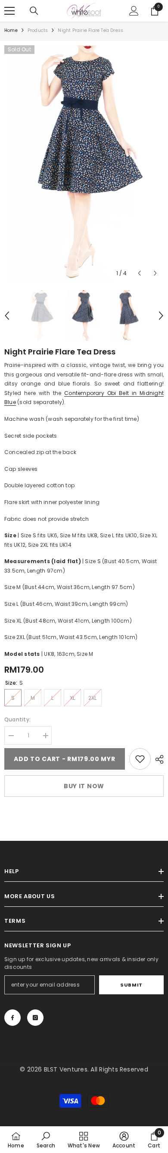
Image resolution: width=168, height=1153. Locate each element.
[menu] (9, 11)
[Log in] (134, 11)
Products (38, 30)
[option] (84, 163)
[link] (140, 759)
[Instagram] (35, 1017)
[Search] (34, 11)
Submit (131, 984)
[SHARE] (157, 759)
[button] (139, 273)
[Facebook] (12, 1017)
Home (11, 30)
